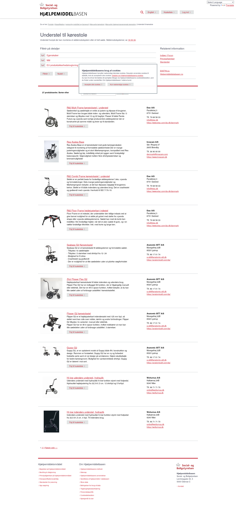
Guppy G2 (72, 347)
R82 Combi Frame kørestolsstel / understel (88, 176)
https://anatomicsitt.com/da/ (158, 259)
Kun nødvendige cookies (119, 84)
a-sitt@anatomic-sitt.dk (156, 257)
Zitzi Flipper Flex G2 (77, 279)
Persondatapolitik (86, 492)
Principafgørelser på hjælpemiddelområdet (55, 475)
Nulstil (60, 73)
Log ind (185, 12)
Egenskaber (52, 55)
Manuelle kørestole (97, 24)
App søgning (44, 485)
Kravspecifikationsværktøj (48, 479)
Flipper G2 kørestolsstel (79, 313)
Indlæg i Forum (166, 55)
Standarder (165, 62)
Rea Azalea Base (75, 142)
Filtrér (45, 73)
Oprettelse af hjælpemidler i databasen (94, 479)
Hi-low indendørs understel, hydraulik (85, 412)
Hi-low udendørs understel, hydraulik (85, 377)
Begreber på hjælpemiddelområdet (52, 469)
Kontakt (181, 486)
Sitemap (83, 472)
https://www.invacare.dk (157, 157)
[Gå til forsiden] (84, 14)
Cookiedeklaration (87, 495)
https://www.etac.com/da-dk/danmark (163, 122)
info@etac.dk (152, 120)
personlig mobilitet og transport (77, 24)
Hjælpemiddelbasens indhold (91, 469)
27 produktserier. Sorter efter (55, 92)
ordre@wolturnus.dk (155, 390)
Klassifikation (60, 24)
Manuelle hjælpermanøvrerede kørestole (120, 24)
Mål (48, 60)
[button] (143, 12)
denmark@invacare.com (157, 154)
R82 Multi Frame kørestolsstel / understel (87, 107)
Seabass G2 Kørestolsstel (80, 244)
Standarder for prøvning (48, 482)
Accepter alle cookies (92, 84)
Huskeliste (168, 12)
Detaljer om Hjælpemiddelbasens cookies (127, 75)
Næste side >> (51, 447)
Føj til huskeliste (76, 126)
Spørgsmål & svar (87, 498)
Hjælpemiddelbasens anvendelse (93, 475)
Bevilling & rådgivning (47, 472)
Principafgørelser (167, 58)
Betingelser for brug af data (90, 485)
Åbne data (84, 482)
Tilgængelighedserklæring (90, 488)
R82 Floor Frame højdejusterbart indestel (87, 210)
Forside (51, 24)
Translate (230, 5)
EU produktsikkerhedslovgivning (62, 65)
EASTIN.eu (165, 70)
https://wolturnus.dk (155, 392)
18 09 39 (132, 40)
